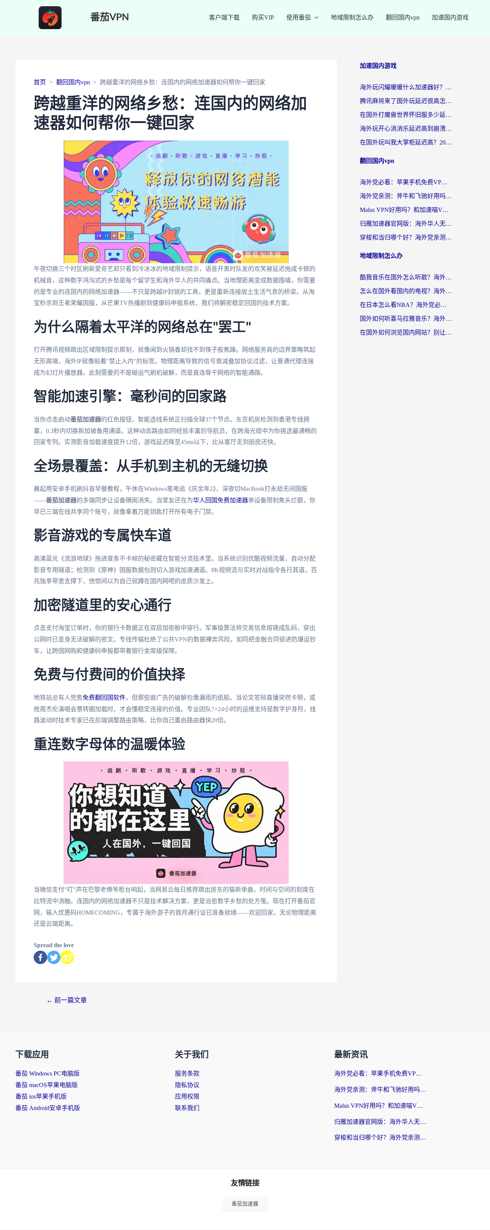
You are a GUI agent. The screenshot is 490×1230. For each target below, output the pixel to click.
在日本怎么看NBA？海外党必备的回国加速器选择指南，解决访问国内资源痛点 (406, 305)
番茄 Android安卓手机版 (47, 1108)
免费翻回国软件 (104, 697)
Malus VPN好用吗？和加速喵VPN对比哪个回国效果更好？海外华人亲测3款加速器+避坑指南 (406, 210)
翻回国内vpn (403, 17)
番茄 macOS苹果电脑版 (46, 1085)
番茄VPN (109, 17)
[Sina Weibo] (67, 957)
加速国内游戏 (450, 17)
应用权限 (187, 1096)
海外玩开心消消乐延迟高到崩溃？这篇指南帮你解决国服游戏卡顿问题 (406, 128)
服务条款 (187, 1073)
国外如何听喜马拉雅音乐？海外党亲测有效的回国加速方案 (406, 318)
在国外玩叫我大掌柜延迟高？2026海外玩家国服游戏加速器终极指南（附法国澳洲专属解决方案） (406, 142)
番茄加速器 (245, 1204)
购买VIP (263, 17)
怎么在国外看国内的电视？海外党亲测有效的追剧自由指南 (406, 291)
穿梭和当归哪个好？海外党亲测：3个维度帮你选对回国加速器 (406, 237)
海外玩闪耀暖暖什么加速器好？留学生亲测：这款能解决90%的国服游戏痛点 (406, 87)
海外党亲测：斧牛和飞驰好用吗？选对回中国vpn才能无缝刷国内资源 (406, 196)
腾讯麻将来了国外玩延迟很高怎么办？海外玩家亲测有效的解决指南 (406, 101)
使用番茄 (298, 17)
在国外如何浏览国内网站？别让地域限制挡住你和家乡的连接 (406, 332)
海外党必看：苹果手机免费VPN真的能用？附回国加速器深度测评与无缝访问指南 (406, 182)
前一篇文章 (66, 1000)
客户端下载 (224, 17)
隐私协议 (187, 1085)
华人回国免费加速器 (220, 500)
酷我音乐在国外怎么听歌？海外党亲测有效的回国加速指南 (406, 277)
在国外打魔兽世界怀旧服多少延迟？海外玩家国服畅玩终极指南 (406, 115)
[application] (314, 18)
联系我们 (187, 1108)
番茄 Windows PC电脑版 (47, 1073)
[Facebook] (40, 957)
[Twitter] (53, 957)
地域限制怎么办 (352, 17)
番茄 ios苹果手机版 (41, 1096)
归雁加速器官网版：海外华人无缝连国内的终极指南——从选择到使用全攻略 (406, 223)
